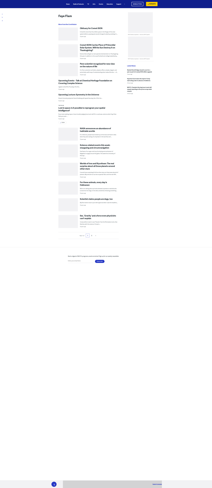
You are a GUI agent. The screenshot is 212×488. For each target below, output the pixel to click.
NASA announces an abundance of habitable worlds (95, 129)
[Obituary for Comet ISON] (68, 37)
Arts (94, 4)
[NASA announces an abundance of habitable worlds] (68, 137)
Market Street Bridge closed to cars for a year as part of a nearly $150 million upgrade (139, 71)
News (68, 4)
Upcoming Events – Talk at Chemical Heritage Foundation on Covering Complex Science (85, 82)
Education (110, 4)
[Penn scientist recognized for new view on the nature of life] (68, 73)
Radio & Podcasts (78, 4)
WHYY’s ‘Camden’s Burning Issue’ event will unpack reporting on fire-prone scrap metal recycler (139, 89)
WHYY (56, 4)
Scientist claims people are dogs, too (96, 199)
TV (88, 4)
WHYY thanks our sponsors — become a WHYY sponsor (139, 34)
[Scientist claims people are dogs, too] (68, 208)
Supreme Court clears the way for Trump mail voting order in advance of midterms (138, 79)
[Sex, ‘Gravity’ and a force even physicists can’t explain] (68, 225)
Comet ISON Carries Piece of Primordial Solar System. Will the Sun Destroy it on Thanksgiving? (97, 48)
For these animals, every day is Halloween (93, 183)
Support (118, 4)
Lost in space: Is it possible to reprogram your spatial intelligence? (81, 109)
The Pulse (61, 105)
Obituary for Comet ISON (91, 28)
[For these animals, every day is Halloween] (68, 191)
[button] (54, 484)
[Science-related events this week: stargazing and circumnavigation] (68, 154)
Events (101, 4)
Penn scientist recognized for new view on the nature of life (97, 65)
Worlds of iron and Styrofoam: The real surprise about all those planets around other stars (97, 166)
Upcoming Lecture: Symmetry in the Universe (78, 94)
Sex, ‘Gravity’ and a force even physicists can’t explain (98, 217)
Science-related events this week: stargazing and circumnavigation (95, 146)
